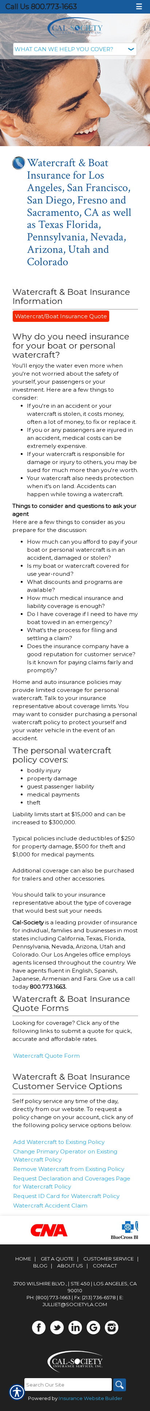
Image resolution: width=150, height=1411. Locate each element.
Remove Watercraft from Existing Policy (68, 1168)
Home (23, 1259)
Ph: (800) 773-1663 (49, 1297)
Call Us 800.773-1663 (41, 6)
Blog (40, 1266)
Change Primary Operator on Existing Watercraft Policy (65, 1155)
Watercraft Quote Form (46, 1055)
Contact (105, 1266)
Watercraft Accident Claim (50, 1205)
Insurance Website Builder (90, 1398)
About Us (70, 1266)
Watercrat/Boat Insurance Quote (61, 316)
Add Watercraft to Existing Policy (58, 1141)
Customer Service (108, 1259)
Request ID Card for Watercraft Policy (66, 1196)
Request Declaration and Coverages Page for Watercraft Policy (71, 1182)
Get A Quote (57, 1259)
